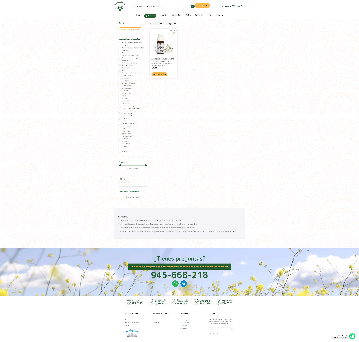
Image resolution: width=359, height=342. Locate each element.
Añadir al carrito (159, 74)
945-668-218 (179, 275)
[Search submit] (193, 6)
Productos (151, 16)
